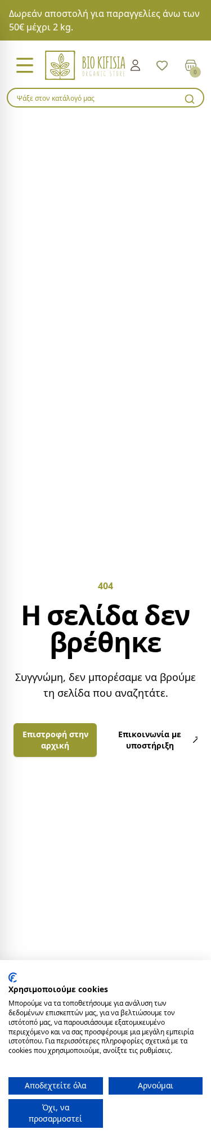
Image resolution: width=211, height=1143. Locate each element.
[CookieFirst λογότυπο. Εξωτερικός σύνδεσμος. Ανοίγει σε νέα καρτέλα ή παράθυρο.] (12, 977)
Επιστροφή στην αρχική (55, 740)
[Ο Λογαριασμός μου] (135, 65)
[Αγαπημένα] (162, 65)
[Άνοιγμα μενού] (25, 65)
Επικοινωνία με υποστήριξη (149, 740)
